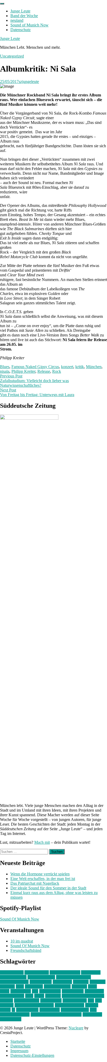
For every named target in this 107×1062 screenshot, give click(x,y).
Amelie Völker (36, 972)
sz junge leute (27, 1010)
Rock (56, 371)
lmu (35, 991)
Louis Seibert (73, 991)
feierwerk (81, 982)
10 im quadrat (21, 941)
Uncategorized (12, 56)
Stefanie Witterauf (69, 1005)
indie (20, 986)
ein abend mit (41, 982)
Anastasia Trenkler (65, 972)
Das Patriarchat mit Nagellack (34, 883)
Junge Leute (20, 11)
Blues (4, 366)
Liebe (4, 991)
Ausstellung (91, 972)
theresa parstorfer (75, 1010)
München (94, 366)
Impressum (19, 1051)
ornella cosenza (26, 1000)
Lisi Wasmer (20, 991)
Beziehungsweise (14, 982)
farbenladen (62, 982)
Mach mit (42, 842)
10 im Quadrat (12, 972)
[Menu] (2, 3)
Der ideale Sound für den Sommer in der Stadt (48, 888)
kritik (79, 366)
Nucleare (76, 1028)
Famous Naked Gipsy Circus (35, 366)
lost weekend (50, 991)
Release (43, 371)
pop (91, 1000)
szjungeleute (29, 81)
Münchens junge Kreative (83, 996)
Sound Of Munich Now (19, 919)
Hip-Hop (7, 986)
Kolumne (79, 986)
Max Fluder (94, 991)
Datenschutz (20, 29)
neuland (16, 20)
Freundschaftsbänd (25, 950)
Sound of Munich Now (29, 25)
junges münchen (57, 986)
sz (13, 1010)
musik (39, 996)
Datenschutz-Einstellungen (32, 1055)
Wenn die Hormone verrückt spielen (40, 874)
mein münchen (12, 996)
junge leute (34, 986)
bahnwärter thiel (13, 977)
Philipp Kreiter (23, 371)
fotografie (97, 982)
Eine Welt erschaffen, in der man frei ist (42, 878)
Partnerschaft (51, 1000)
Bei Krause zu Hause (73, 977)
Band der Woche (24, 15)
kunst (92, 986)
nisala (4, 371)
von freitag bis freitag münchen (56, 1014)
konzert (67, 366)
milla (29, 996)
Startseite (17, 1041)
